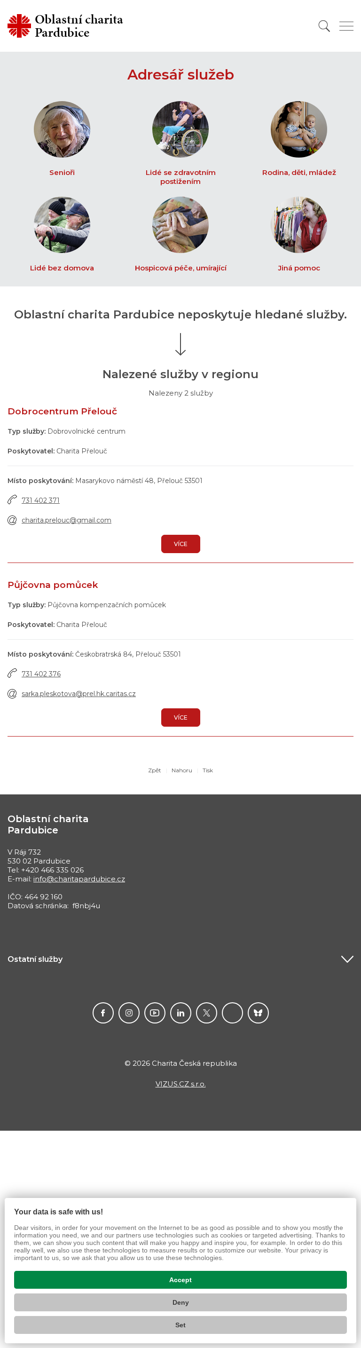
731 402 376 (41, 674)
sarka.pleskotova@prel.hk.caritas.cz (79, 694)
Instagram (129, 1012)
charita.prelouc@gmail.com (66, 520)
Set (180, 1325)
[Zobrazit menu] (346, 26)
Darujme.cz (258, 1012)
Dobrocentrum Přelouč (62, 411)
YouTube (154, 1012)
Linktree (232, 1012)
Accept (180, 1280)
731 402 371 (41, 500)
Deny (181, 1302)
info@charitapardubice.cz (79, 878)
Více (181, 543)
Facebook (103, 1012)
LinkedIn (180, 1012)
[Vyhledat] (324, 26)
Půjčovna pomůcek (53, 584)
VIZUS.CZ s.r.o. (181, 1083)
